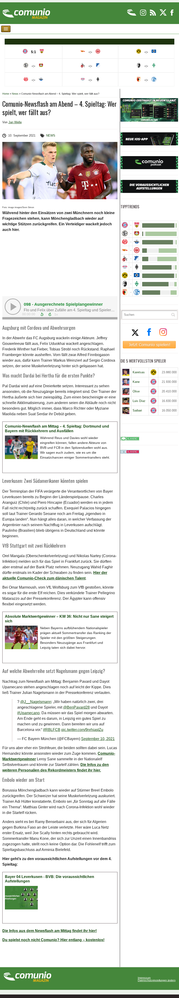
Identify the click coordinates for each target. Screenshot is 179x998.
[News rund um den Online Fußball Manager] (26, 12)
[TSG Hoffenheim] (137, 258)
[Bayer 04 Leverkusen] (137, 233)
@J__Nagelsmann (35, 702)
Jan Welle (15, 122)
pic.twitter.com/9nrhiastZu (82, 730)
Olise (136, 391)
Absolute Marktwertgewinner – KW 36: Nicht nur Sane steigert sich (59, 618)
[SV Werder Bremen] (137, 284)
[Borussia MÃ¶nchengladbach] (137, 267)
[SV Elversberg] (125, 233)
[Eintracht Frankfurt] (137, 250)
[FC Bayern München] (153, 382)
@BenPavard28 (76, 707)
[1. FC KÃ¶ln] (125, 258)
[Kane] (126, 381)
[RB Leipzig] (125, 267)
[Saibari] (126, 410)
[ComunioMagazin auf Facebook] (172, 15)
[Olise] (126, 391)
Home (5, 93)
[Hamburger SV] (137, 275)
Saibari (137, 410)
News (15, 93)
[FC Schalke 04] (137, 292)
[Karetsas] (126, 372)
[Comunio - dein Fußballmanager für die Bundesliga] (132, 15)
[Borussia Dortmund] (125, 275)
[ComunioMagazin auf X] (163, 15)
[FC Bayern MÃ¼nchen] (125, 225)
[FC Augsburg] (125, 292)
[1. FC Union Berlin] (125, 250)
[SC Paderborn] (137, 242)
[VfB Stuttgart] (137, 225)
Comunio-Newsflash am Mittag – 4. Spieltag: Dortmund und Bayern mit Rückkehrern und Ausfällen (57, 428)
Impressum (144, 978)
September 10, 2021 (98, 739)
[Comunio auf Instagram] (143, 15)
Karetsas (139, 372)
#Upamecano (28, 713)
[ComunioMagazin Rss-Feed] (153, 15)
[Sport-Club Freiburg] (125, 284)
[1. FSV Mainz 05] (125, 242)
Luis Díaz (139, 401)
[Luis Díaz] (126, 401)
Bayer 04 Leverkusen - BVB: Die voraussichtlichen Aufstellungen (49, 879)
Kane (136, 382)
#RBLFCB (51, 730)
